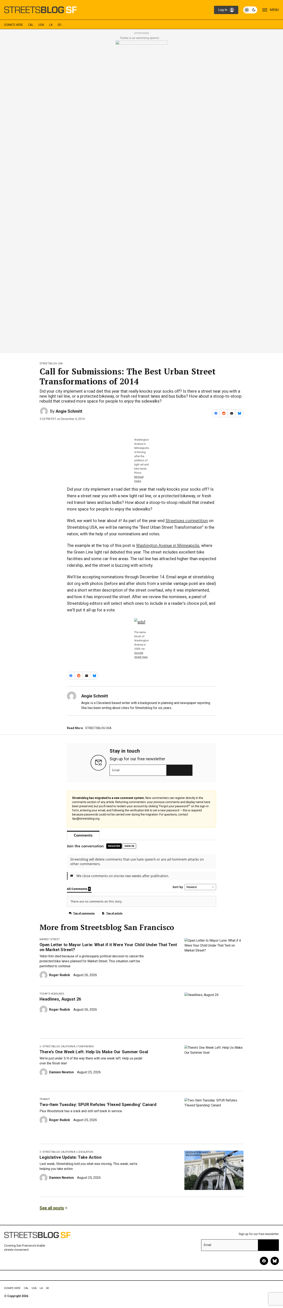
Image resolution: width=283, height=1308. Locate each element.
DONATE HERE (13, 24)
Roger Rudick (59, 975)
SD (59, 24)
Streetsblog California (58, 1046)
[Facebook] (264, 1261)
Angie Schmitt (69, 411)
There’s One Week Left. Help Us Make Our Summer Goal (94, 1051)
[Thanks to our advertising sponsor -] (142, 196)
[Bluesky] (275, 1261)
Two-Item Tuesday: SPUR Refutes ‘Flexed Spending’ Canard (98, 1104)
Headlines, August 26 (60, 999)
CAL (30, 24)
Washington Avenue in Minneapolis (167, 545)
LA (51, 24)
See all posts (52, 1207)
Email (116, 770)
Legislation (85, 1152)
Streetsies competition (187, 520)
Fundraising (85, 1046)
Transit (45, 1099)
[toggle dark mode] (250, 9)
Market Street (50, 939)
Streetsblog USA (51, 363)
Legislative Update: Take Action (71, 1157)
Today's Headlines (52, 993)
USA (41, 24)
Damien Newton (61, 1072)
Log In (222, 10)
